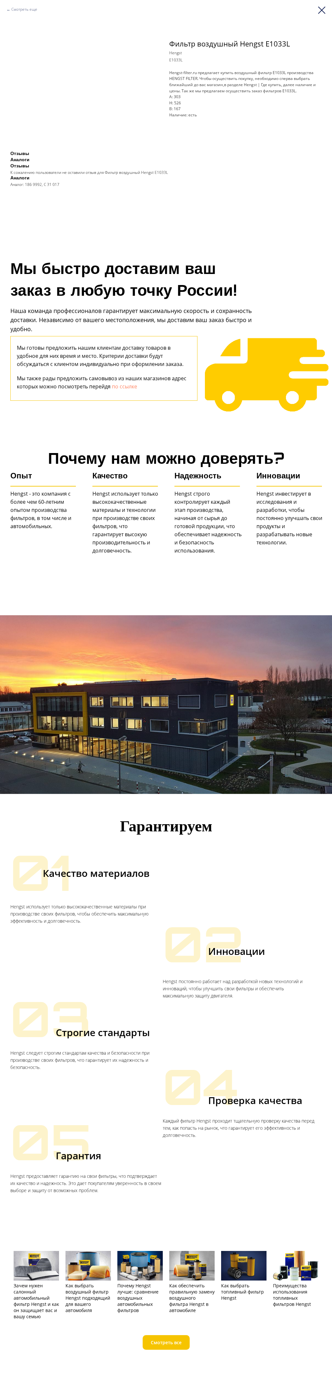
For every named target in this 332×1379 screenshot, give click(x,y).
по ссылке (124, 386)
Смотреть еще (24, 9)
